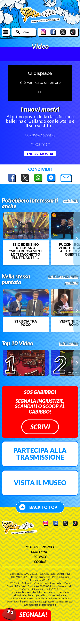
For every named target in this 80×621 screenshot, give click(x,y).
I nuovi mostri (40, 154)
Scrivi (40, 427)
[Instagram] (43, 32)
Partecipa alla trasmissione (40, 453)
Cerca (27, 32)
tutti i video (68, 343)
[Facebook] (53, 32)
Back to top (43, 507)
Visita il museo (40, 483)
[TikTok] (72, 32)
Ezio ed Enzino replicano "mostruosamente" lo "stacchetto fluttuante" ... (25, 251)
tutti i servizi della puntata (63, 279)
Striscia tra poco (25, 323)
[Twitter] (63, 32)
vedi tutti (70, 200)
